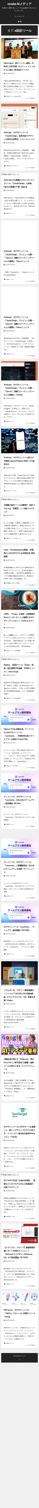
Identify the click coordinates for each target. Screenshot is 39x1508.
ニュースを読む (29, 98)
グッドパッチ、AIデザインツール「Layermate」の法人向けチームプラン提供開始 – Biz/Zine (19, 799)
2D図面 (8, 583)
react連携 (17, 650)
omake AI (20, 16)
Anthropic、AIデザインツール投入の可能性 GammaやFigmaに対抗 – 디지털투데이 (19, 460)
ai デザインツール (11, 491)
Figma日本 (18, 96)
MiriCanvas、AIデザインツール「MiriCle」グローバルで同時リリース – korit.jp (19, 1313)
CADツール (18, 538)
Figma (16, 766)
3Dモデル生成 (15, 583)
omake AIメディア (19, 4)
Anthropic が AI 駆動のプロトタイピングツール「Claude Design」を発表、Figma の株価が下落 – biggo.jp (19, 183)
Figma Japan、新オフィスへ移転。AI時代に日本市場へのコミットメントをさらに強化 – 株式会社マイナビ (19, 66)
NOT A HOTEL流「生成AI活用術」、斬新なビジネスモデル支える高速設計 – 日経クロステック (19, 1183)
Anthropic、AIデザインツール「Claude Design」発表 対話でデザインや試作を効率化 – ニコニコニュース (19, 135)
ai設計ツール (10, 96)
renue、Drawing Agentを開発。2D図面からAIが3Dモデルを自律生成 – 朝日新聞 (19, 553)
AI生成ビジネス (10, 1216)
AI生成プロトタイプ (12, 166)
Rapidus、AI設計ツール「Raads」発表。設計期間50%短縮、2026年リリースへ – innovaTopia (19, 668)
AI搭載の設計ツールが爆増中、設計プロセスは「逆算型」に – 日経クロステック (19, 508)
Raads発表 (18, 698)
